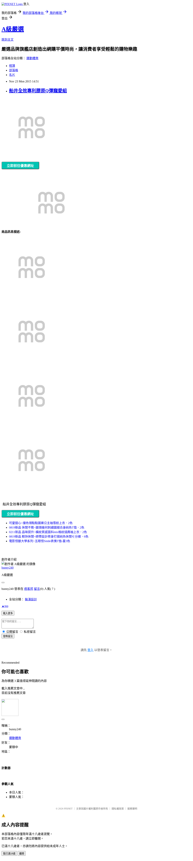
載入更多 (8, 613)
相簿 (12, 65)
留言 (37, 588)
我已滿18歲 (9, 853)
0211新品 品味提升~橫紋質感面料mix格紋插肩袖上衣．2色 (48, 532)
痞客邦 (28, 588)
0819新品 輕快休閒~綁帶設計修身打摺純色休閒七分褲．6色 (48, 536)
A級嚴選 (13, 29)
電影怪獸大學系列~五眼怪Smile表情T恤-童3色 (39, 541)
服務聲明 (132, 808)
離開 (21, 853)
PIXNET (68, 808)
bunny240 (8, 567)
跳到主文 (8, 39)
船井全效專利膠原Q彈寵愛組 (38, 90)
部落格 (13, 70)
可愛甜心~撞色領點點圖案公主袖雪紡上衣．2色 (41, 523)
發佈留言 (8, 636)
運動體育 (32, 58)
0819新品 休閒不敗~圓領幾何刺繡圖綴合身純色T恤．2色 (46, 527)
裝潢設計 (31, 599)
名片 (12, 74)
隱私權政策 (118, 808)
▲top (5, 606)
